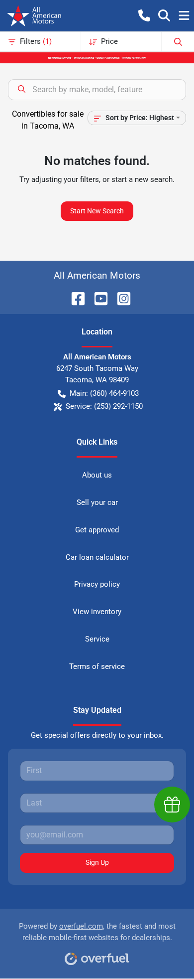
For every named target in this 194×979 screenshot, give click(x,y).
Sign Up (97, 862)
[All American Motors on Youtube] (97, 298)
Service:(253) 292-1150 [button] (104, 406)
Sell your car (97, 502)
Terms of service (97, 666)
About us (97, 475)
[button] (144, 15)
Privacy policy (97, 584)
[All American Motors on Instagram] (119, 298)
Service (97, 639)
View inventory (97, 611)
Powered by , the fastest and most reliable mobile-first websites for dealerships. (97, 932)
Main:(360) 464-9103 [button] (104, 393)
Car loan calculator (97, 557)
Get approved (97, 529)
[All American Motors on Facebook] (74, 298)
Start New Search (97, 211)
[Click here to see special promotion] (97, 57)
